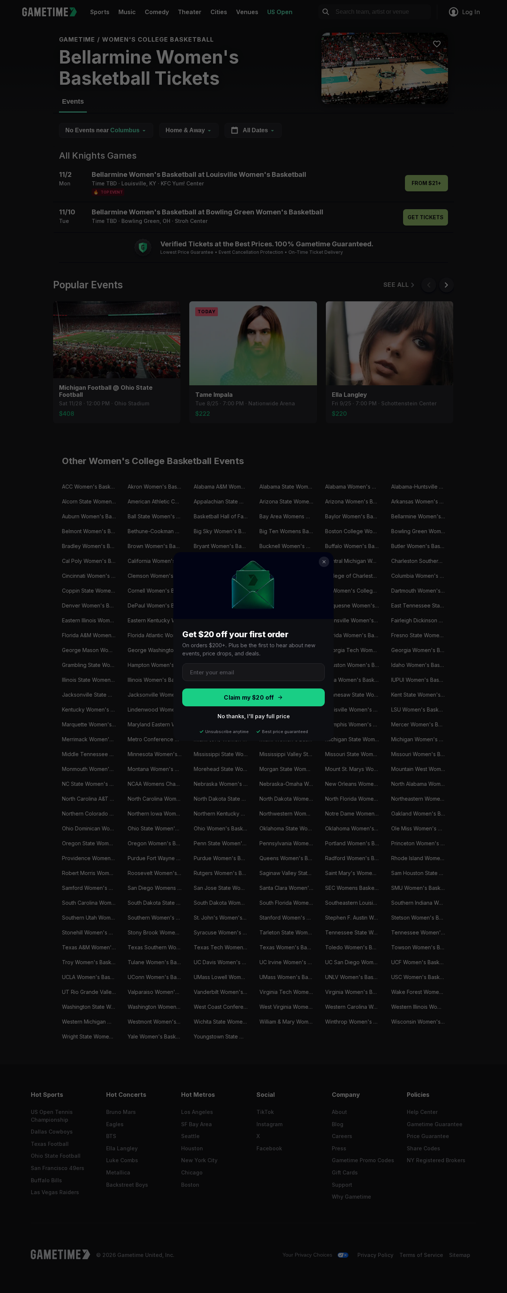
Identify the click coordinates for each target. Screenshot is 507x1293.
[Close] (324, 562)
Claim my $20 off (249, 697)
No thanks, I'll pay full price (253, 716)
